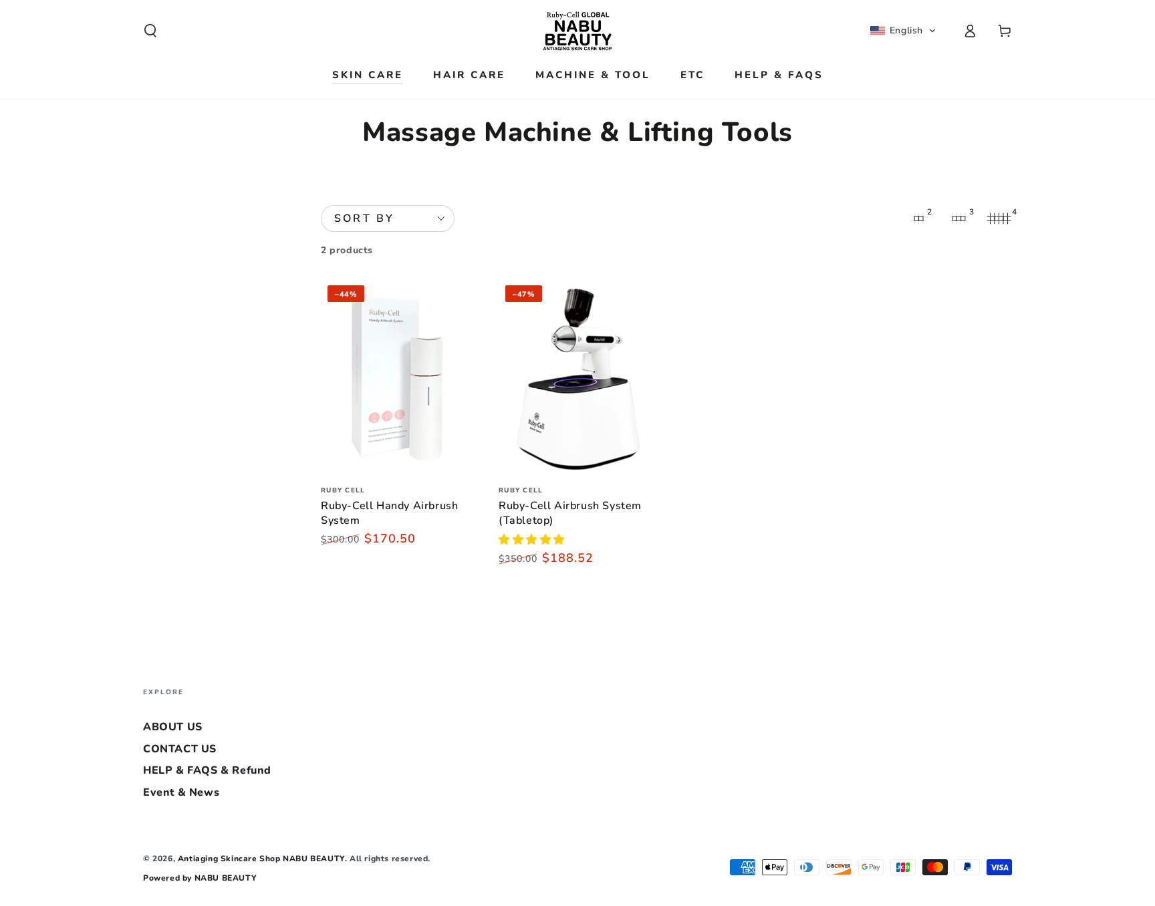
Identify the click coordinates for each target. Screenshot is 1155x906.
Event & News (181, 792)
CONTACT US (180, 749)
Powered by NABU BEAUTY (200, 878)
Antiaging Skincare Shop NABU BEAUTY (261, 858)
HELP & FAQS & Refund (207, 770)
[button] (150, 30)
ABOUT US (173, 727)
